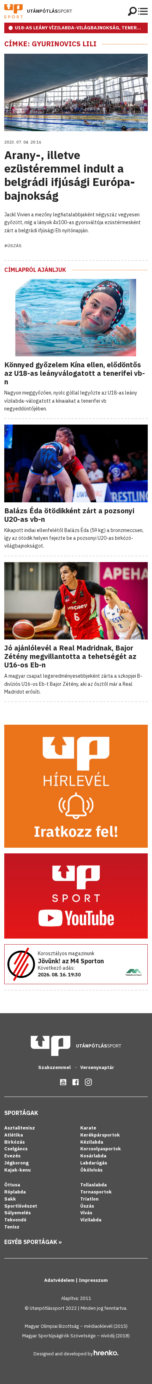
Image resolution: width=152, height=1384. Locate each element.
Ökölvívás (91, 1170)
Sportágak (21, 1112)
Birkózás (14, 1142)
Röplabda (15, 1192)
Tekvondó (15, 1220)
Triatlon (89, 1199)
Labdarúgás (93, 1163)
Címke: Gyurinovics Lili (50, 44)
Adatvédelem (60, 1280)
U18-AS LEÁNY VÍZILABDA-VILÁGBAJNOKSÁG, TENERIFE (80, 28)
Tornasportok (96, 1192)
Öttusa (12, 1185)
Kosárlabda (93, 1156)
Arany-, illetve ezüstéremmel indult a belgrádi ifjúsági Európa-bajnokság (69, 175)
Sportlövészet (20, 1206)
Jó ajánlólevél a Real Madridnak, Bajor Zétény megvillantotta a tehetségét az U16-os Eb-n (70, 656)
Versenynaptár (97, 1067)
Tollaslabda (93, 1185)
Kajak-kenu (17, 1170)
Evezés (12, 1156)
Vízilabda (90, 1220)
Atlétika (13, 1135)
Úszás (87, 1206)
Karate (88, 1128)
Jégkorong (16, 1163)
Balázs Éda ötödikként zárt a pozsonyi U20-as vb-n (69, 515)
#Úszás (13, 245)
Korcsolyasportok (100, 1149)
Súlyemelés (17, 1213)
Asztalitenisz (19, 1128)
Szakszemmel (55, 1067)
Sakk (10, 1199)
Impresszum (93, 1280)
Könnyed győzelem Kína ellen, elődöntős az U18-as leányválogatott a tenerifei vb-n (74, 373)
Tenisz (11, 1227)
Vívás (86, 1213)
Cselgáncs (16, 1149)
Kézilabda (91, 1142)
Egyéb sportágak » (33, 1241)
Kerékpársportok (100, 1135)
